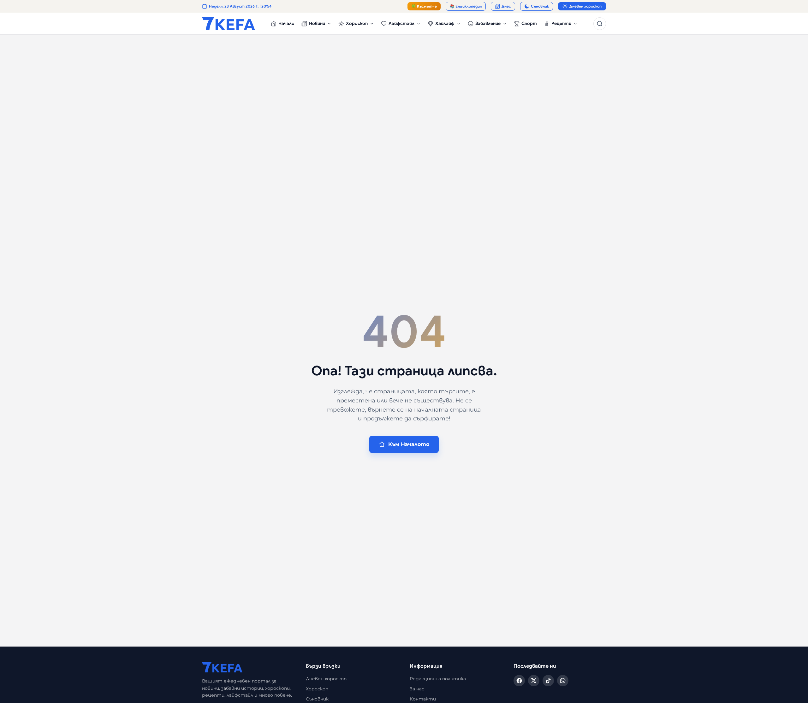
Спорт (529, 23)
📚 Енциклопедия (466, 6)
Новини (317, 23)
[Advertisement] (391, 84)
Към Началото (408, 444)
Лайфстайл (401, 23)
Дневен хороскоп (585, 6)
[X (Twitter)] (533, 680)
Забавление (488, 23)
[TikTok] (548, 680)
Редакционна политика (438, 679)
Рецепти (561, 23)
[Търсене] (599, 23)
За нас (417, 689)
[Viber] (562, 680)
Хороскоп (357, 23)
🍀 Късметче (424, 6)
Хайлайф (444, 23)
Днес (506, 6)
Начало (286, 23)
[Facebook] (519, 680)
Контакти (423, 699)
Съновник (540, 6)
